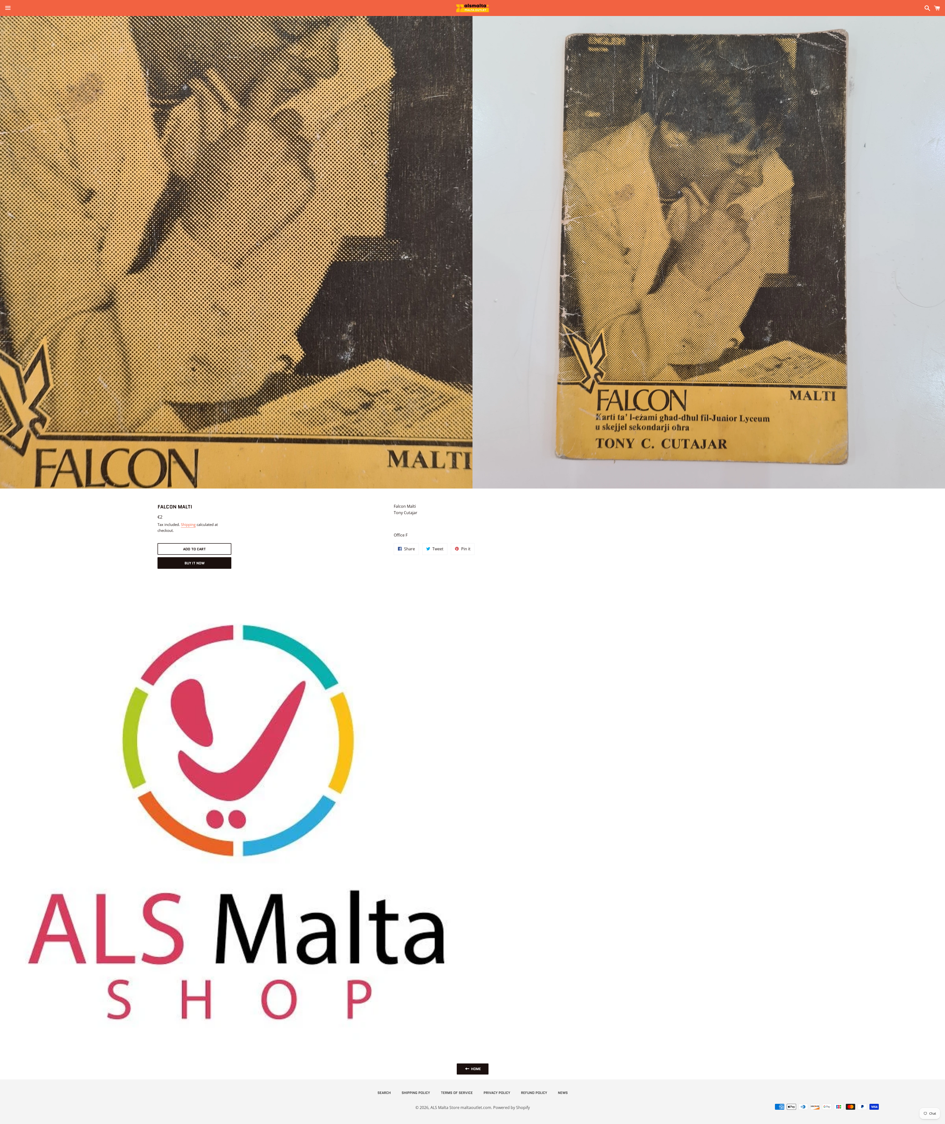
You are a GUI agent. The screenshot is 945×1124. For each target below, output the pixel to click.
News (563, 1092)
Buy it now (195, 563)
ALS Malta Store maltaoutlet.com (460, 1107)
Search (384, 1092)
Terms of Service (457, 1092)
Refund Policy (534, 1092)
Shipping (188, 524)
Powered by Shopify (511, 1107)
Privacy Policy (497, 1092)
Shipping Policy (416, 1092)
